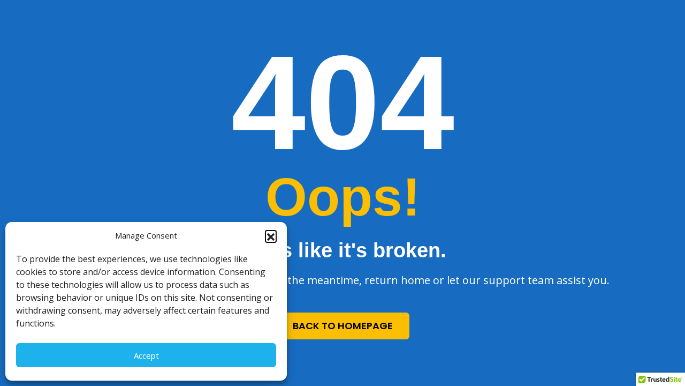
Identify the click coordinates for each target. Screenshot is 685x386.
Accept (146, 355)
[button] (270, 236)
